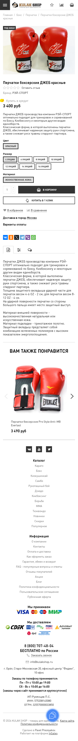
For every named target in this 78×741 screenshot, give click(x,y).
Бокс (39, 470)
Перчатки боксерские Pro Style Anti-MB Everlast (36, 423)
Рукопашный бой (39, 485)
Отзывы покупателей (39, 571)
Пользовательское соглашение (39, 591)
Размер (7, 153)
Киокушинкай (39, 475)
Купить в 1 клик (42, 200)
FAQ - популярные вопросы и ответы (39, 566)
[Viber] (27, 237)
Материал (9, 174)
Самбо (39, 480)
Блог (39, 581)
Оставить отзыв (31, 87)
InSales (53, 733)
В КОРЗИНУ (50, 189)
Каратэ (39, 465)
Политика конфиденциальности (39, 586)
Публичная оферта (39, 596)
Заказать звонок (41, 655)
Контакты (39, 546)
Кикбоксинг (39, 496)
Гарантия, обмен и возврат (39, 561)
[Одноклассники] (11, 237)
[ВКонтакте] (5, 237)
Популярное (39, 526)
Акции (39, 576)
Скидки (39, 521)
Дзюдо (39, 491)
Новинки (39, 516)
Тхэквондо (39, 511)
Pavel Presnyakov (45, 730)
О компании (39, 541)
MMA (39, 506)
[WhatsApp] (33, 237)
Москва (32, 217)
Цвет (6, 140)
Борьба (39, 501)
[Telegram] (22, 237)
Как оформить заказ (39, 556)
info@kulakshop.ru (41, 661)
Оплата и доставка (39, 551)
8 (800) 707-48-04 (39, 645)
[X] (16, 237)
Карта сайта (67, 720)
